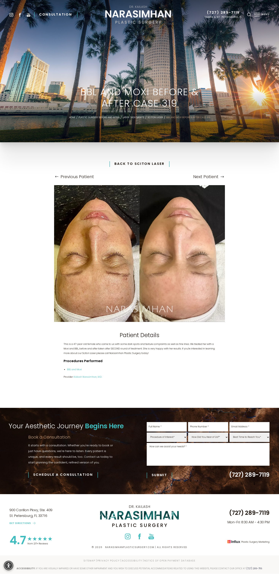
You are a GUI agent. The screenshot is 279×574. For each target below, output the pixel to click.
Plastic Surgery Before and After (99, 118)
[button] (257, 14)
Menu (266, 15)
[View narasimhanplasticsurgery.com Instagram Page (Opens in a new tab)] (11, 15)
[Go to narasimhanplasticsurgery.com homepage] (138, 15)
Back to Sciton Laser (139, 164)
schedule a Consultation (63, 475)
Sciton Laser (155, 118)
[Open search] (249, 14)
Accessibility (132, 561)
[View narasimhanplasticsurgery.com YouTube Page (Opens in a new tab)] (28, 15)
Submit (159, 475)
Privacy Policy (108, 561)
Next (205, 177)
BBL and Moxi (74, 370)
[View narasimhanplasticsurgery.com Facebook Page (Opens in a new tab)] (20, 15)
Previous (76, 177)
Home (72, 118)
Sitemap (89, 561)
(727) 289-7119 (223, 13)
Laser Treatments (133, 118)
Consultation (55, 15)
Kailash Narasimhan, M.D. (88, 377)
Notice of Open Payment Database (169, 561)
